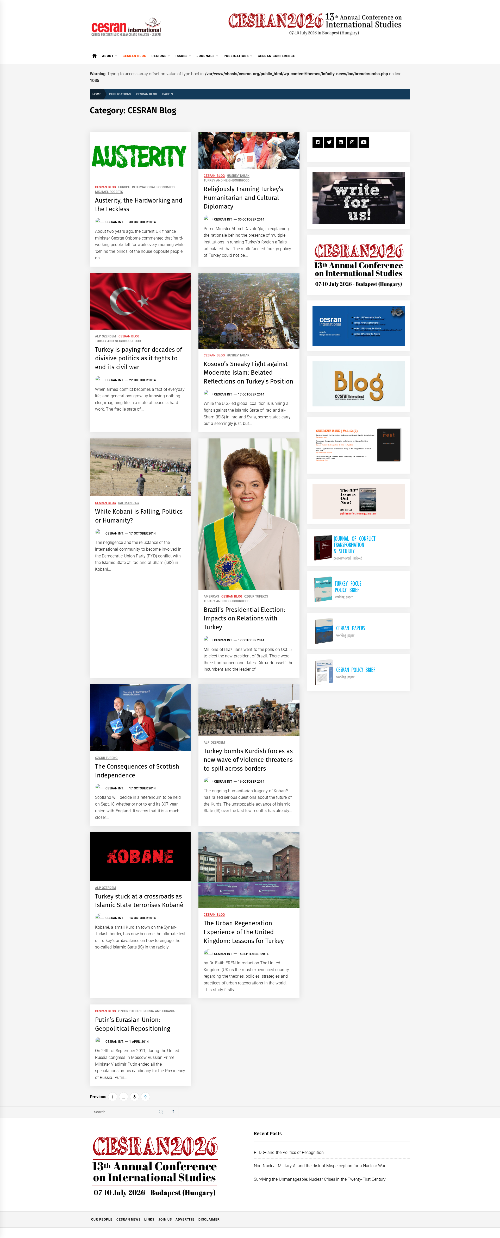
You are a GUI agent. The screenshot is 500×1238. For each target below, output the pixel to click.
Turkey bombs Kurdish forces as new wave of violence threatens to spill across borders (248, 759)
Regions (159, 56)
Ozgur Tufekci (255, 596)
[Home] (94, 56)
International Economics (153, 187)
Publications (236, 56)
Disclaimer (209, 1219)
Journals (206, 56)
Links (149, 1219)
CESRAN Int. (114, 222)
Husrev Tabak (238, 176)
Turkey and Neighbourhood (226, 180)
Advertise (185, 1219)
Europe (124, 187)
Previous (98, 1096)
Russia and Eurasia (159, 1011)
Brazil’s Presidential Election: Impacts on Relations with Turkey (244, 618)
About (108, 56)
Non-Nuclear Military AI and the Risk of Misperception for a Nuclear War (319, 1165)
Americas (211, 596)
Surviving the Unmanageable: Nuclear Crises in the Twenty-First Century (320, 1179)
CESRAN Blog (134, 56)
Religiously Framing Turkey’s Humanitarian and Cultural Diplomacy (243, 197)
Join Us (165, 1219)
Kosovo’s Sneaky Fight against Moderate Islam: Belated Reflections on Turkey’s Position (248, 372)
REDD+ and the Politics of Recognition (289, 1152)
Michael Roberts (109, 192)
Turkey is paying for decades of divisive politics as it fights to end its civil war (138, 358)
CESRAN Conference (276, 56)
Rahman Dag (128, 503)
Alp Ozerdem (105, 336)
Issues (182, 56)
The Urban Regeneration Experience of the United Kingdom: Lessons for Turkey (244, 932)
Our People (102, 1219)
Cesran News (128, 1219)
